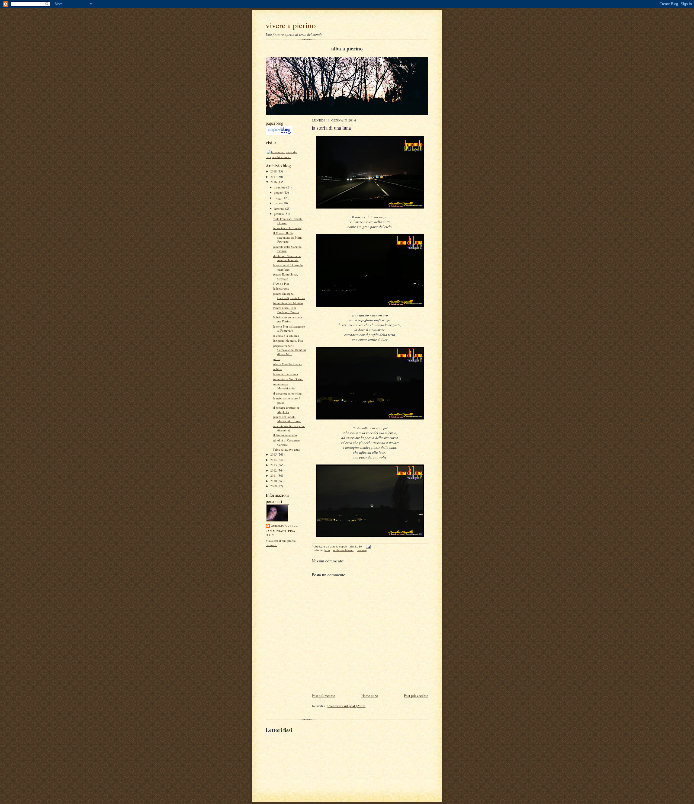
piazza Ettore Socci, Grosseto (285, 276)
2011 (274, 475)
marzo (278, 203)
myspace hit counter (278, 157)
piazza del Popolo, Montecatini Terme (287, 419)
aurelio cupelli (284, 525)
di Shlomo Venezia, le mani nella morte (287, 258)
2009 (274, 486)
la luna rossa (281, 288)
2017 (274, 177)
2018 (274, 171)
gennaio (279, 214)
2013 (274, 465)
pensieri (362, 550)
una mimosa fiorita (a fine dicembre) (289, 428)
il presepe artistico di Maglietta (286, 409)
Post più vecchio (416, 695)
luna (327, 550)
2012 (274, 470)
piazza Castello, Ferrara (287, 364)
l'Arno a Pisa (281, 283)
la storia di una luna (285, 374)
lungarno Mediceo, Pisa (288, 340)
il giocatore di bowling (287, 393)
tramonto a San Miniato (288, 303)
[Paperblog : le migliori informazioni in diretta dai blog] (279, 134)
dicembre (280, 187)
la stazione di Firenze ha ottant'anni (288, 267)
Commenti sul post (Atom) (346, 705)
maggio (279, 198)
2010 (274, 481)
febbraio (279, 208)
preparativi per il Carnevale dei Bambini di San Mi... (289, 350)
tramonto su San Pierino (288, 379)
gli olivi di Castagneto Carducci (287, 442)
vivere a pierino (291, 25)
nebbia (277, 369)
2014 (274, 460)
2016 (274, 182)
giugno (279, 192)
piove (276, 359)
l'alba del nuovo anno (286, 449)
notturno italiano (343, 550)
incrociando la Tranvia (287, 228)
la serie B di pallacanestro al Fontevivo (289, 328)
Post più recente (323, 695)
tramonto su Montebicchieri (284, 386)
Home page (369, 695)
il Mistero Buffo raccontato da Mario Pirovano (288, 237)
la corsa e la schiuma (286, 336)
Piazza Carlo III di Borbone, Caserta (286, 310)
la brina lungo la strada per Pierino (287, 319)
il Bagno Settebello (285, 435)
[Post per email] (367, 546)
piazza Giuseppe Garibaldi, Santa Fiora (289, 296)
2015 (274, 454)
